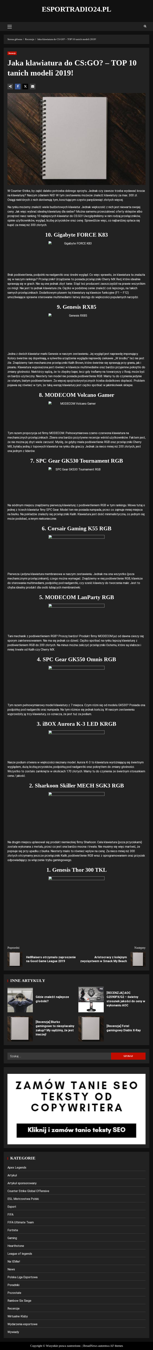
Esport (11, 1206)
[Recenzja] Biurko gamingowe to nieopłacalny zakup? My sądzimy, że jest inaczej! (20, 1028)
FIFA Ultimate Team (20, 1222)
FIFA (10, 1214)
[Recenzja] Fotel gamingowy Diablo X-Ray (91, 1028)
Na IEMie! (13, 1261)
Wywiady (13, 1332)
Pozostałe (14, 1293)
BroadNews (90, 1345)
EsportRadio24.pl (76, 9)
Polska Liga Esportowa (22, 1277)
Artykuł (12, 1175)
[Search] (145, 26)
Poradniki (13, 1285)
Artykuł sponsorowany (22, 1183)
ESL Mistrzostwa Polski (23, 1199)
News (11, 1269)
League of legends (19, 1253)
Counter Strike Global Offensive (28, 1191)
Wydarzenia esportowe (22, 1324)
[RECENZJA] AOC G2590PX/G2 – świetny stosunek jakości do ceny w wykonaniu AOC (91, 999)
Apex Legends (16, 1167)
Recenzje (12, 53)
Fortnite (12, 1230)
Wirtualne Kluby (17, 1316)
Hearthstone (15, 1246)
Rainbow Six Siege (19, 1300)
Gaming (12, 1238)
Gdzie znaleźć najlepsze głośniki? (20, 999)
